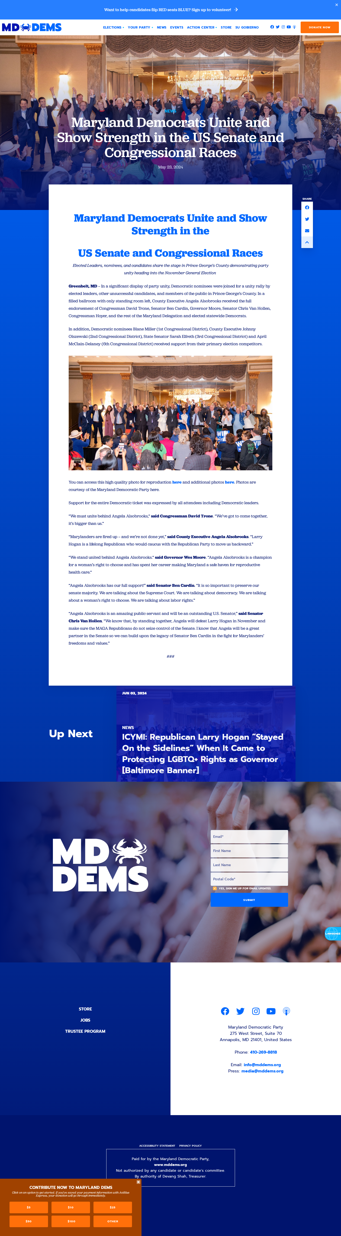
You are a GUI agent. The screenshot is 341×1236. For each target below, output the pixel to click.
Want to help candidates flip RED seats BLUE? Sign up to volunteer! (168, 10)
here (177, 482)
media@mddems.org (262, 1071)
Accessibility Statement (157, 1146)
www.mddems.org (170, 1165)
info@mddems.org (262, 1065)
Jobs (85, 1020)
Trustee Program (85, 1031)
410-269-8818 (263, 1052)
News (170, 111)
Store (85, 1009)
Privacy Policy (190, 1146)
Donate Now (320, 27)
